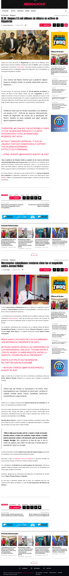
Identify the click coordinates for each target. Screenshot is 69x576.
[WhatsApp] (35, 198)
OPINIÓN (54, 88)
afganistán (16, 195)
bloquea (22, 195)
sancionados (20, 67)
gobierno (3, 177)
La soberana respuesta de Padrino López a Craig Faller (38, 205)
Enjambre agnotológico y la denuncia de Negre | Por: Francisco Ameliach (59, 91)
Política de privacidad (27, 572)
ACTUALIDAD (4, 15)
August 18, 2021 (40, 154)
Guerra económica (35, 195)
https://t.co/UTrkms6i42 (14, 149)
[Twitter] (58, 25)
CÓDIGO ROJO (55, 95)
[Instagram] (31, 568)
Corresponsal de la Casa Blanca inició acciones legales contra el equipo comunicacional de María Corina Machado (59, 106)
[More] (66, 25)
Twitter (48, 568)
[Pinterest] (62, 25)
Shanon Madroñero (8, 25)
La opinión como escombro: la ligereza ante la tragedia (59, 98)
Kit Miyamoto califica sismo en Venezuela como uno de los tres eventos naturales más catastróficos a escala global (59, 82)
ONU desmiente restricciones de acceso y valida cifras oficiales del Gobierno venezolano (59, 242)
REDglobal (12, 15)
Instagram (37, 568)
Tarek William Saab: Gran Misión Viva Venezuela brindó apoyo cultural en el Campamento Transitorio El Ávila (59, 71)
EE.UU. (27, 195)
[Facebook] (54, 25)
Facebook (24, 568)
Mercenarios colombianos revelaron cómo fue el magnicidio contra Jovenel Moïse (12, 206)
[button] (66, 11)
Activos (10, 195)
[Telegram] (39, 198)
